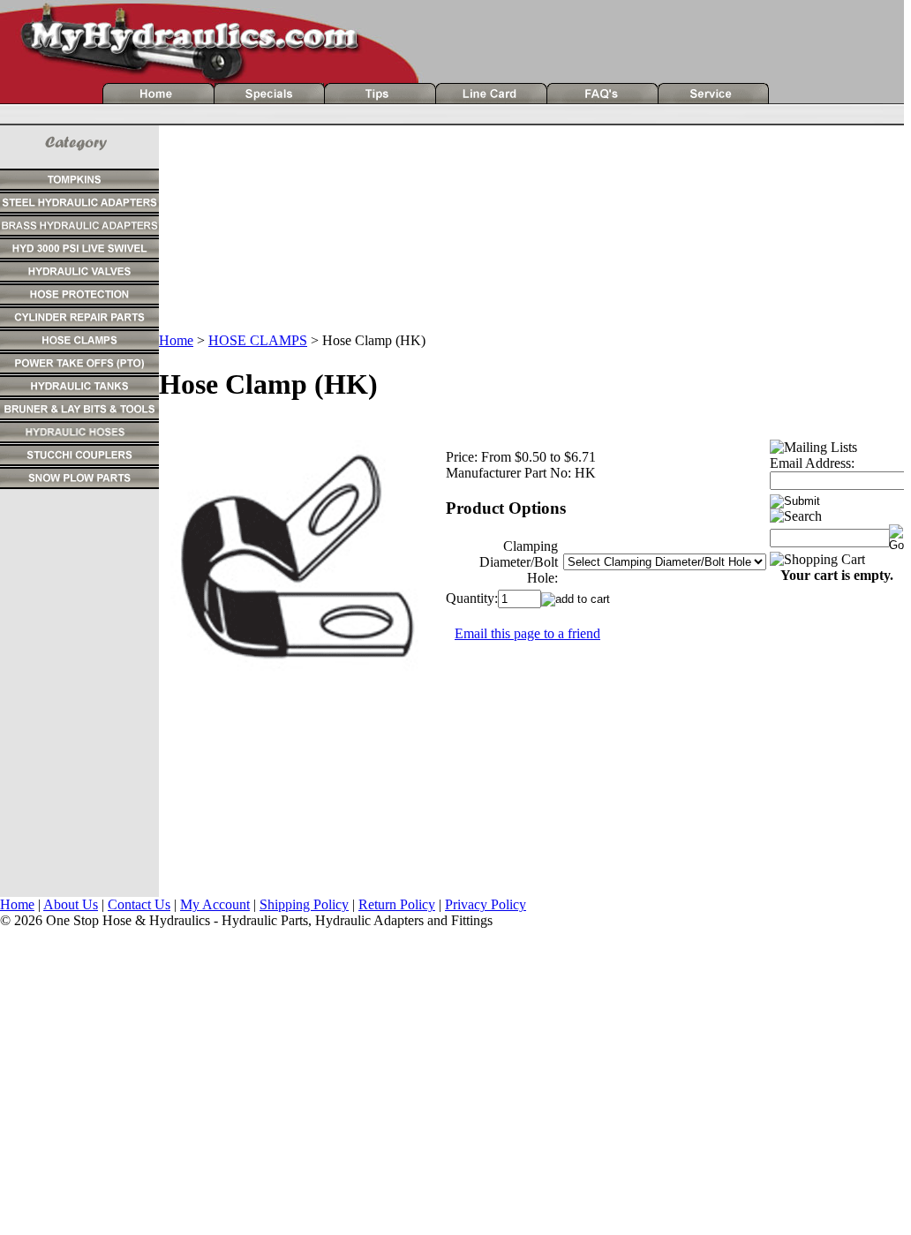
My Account (215, 904)
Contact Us (139, 904)
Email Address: (812, 463)
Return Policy (396, 904)
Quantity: (472, 598)
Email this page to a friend (527, 633)
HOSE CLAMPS (257, 340)
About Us (70, 904)
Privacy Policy (485, 904)
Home (176, 340)
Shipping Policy (304, 904)
